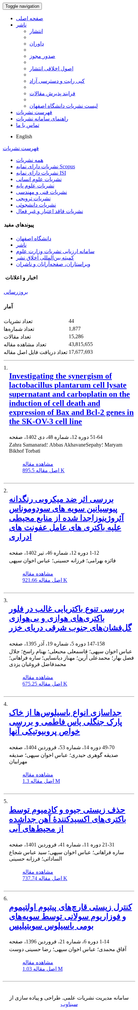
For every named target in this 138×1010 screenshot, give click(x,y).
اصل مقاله (43, 470)
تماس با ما (27, 125)
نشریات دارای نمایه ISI (41, 173)
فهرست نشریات (34, 112)
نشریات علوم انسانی (39, 179)
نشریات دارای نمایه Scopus (45, 166)
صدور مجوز (42, 56)
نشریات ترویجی (33, 198)
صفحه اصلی (29, 18)
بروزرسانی (16, 292)
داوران (36, 43)
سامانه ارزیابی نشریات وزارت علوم (55, 251)
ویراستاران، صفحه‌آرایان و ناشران (53, 264)
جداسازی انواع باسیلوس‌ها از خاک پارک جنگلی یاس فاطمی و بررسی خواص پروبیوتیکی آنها (65, 722)
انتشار (36, 31)
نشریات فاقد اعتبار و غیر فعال (49, 211)
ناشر (21, 25)
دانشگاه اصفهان (33, 238)
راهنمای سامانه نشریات (42, 118)
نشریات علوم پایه (35, 185)
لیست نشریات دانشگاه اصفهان (63, 106)
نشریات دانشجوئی (36, 205)
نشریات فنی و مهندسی (41, 192)
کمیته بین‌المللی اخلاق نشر (45, 257)
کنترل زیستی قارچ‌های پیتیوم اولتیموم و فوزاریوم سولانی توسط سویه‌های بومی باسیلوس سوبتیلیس (70, 916)
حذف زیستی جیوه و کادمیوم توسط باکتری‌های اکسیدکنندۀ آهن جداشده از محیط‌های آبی (67, 819)
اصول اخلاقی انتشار (51, 68)
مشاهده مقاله (37, 464)
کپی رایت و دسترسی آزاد (57, 81)
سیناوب (69, 1004)
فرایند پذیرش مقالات (52, 93)
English (24, 136)
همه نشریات (29, 160)
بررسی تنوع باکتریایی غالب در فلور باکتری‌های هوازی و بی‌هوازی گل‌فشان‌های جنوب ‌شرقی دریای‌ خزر (70, 618)
